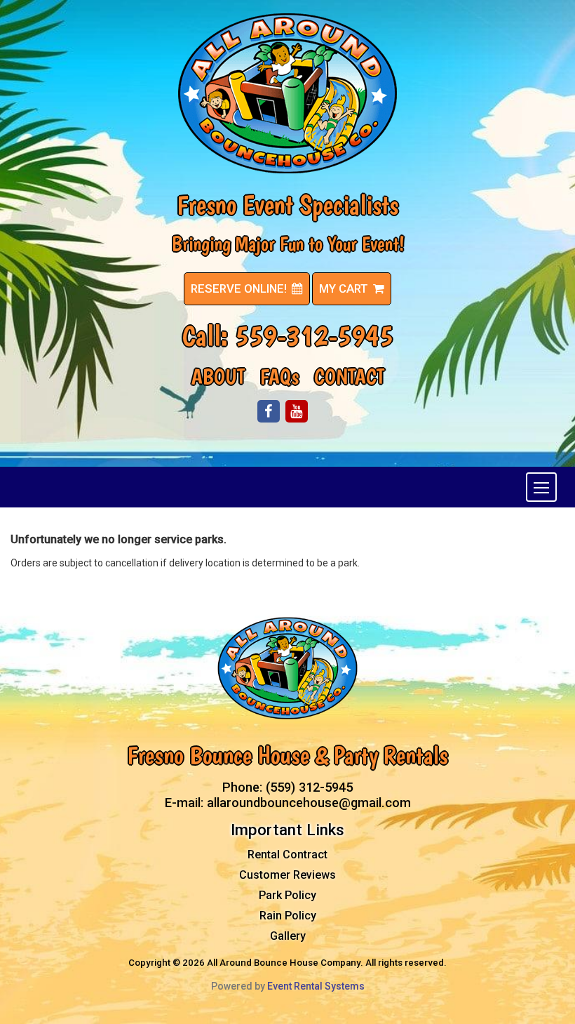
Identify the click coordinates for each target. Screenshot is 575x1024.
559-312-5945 (314, 335)
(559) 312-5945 (309, 787)
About (218, 377)
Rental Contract (287, 854)
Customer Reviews (287, 875)
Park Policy (287, 895)
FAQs (279, 377)
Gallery (288, 936)
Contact (349, 377)
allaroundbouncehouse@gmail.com (309, 802)
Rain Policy (287, 915)
